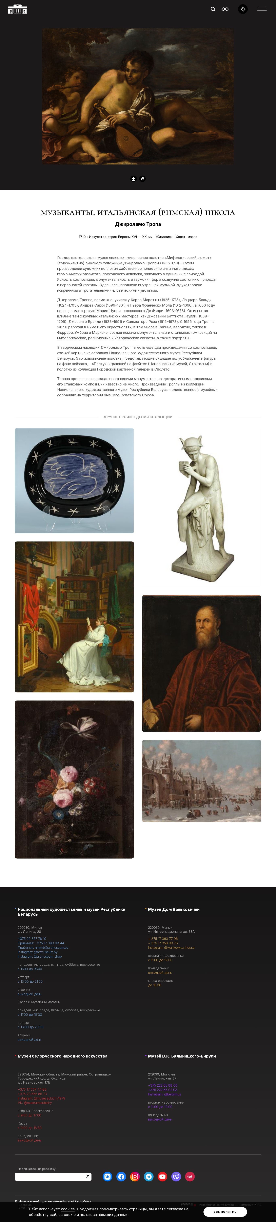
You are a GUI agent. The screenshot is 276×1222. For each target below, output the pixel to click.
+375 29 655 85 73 (32, 1094)
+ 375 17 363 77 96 (163, 939)
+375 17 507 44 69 (32, 1089)
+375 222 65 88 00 (162, 1085)
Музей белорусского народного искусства (62, 1056)
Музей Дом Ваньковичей (174, 909)
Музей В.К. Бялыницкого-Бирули (182, 1056)
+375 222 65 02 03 (162, 1090)
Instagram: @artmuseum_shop (40, 956)
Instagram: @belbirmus (164, 1094)
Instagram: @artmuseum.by (38, 952)
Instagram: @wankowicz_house (171, 948)
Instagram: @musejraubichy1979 (41, 1098)
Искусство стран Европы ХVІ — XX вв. (121, 237)
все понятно (225, 1211)
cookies (68, 1209)
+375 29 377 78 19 (32, 939)
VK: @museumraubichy (35, 1103)
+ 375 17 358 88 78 (163, 943)
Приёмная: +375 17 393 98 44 (41, 943)
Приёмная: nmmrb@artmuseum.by (43, 948)
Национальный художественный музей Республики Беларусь (71, 912)
